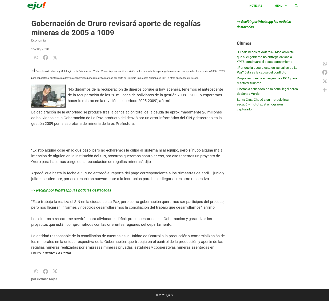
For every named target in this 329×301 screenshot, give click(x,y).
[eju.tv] (37, 5)
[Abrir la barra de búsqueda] (296, 5)
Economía (38, 40)
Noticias (255, 5)
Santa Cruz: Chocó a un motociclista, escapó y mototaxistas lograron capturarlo (263, 104)
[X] (55, 57)
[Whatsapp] (36, 57)
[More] (324, 89)
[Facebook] (45, 57)
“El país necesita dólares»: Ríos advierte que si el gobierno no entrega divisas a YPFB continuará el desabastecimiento (265, 57)
